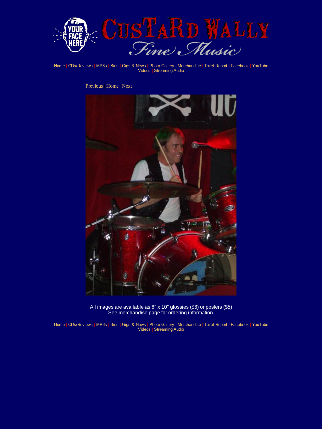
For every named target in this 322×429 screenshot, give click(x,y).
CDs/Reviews (80, 65)
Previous (94, 86)
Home (59, 65)
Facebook (240, 65)
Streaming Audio (169, 70)
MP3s (101, 65)
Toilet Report (215, 65)
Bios (114, 65)
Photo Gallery (161, 65)
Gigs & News (134, 65)
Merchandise (189, 65)
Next (127, 86)
